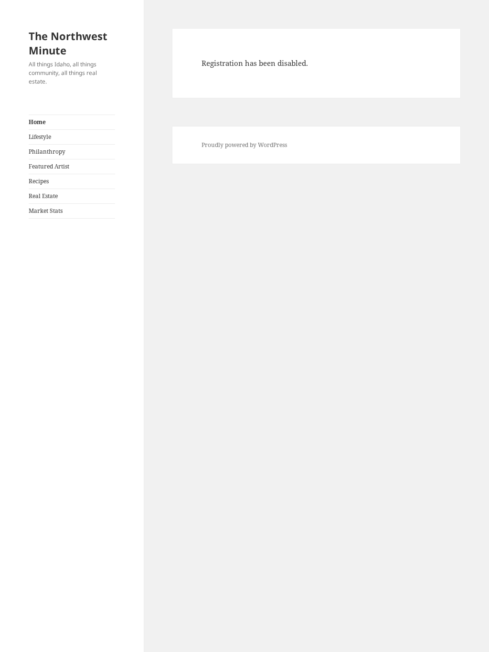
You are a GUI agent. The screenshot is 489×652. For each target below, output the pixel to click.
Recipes (39, 181)
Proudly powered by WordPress (244, 145)
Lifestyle (40, 137)
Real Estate (43, 196)
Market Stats (46, 211)
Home (37, 122)
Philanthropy (47, 151)
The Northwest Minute (68, 43)
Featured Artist (49, 166)
